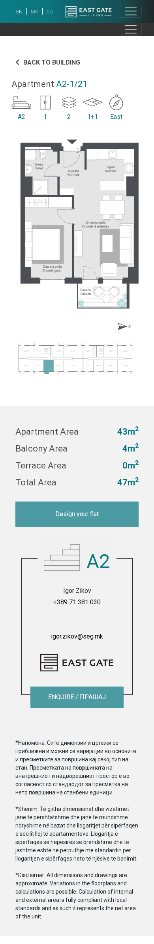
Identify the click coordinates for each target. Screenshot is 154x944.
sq (50, 12)
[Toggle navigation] (131, 11)
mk (34, 12)
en (19, 12)
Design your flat (77, 514)
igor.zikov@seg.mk (77, 636)
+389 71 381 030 (77, 602)
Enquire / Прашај (77, 697)
